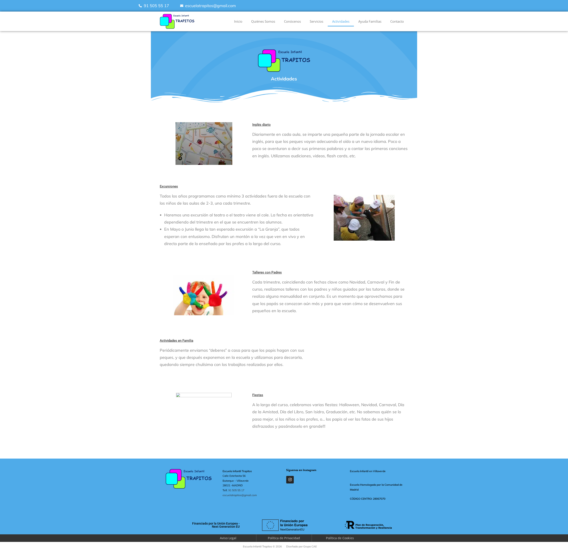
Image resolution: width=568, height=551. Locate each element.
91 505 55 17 (236, 490)
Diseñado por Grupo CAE (301, 546)
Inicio (238, 21)
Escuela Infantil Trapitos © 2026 (262, 546)
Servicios (316, 21)
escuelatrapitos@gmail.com (240, 495)
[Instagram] (290, 479)
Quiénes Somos (263, 21)
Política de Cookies (340, 538)
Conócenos (292, 21)
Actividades (340, 21)
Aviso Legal (228, 538)
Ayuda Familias (369, 21)
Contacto (397, 21)
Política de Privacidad (284, 538)
